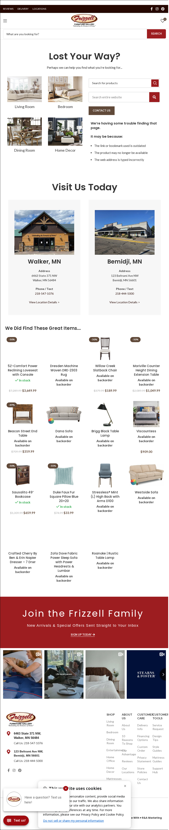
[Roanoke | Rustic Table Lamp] (105, 536)
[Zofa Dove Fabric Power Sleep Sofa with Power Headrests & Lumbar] (63, 536)
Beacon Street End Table (22, 433)
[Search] (154, 97)
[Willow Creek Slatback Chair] (105, 349)
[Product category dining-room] (24, 136)
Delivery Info (142, 727)
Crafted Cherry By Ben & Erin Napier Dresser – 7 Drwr (22, 557)
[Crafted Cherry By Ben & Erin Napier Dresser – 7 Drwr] (22, 536)
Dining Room (111, 741)
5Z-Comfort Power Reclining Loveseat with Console (23, 370)
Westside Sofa (146, 492)
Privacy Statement (143, 759)
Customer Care (143, 716)
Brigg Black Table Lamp (105, 433)
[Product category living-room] (24, 93)
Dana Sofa (64, 431)
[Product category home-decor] (65, 136)
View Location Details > (44, 302)
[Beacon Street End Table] (22, 414)
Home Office (111, 759)
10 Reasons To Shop (127, 739)
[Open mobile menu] (5, 21)
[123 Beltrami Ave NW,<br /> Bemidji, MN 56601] (8, 752)
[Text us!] (16, 821)
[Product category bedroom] (65, 93)
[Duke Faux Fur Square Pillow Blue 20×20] (63, 475)
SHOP (111, 714)
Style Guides (157, 748)
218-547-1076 (44, 293)
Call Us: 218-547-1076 (28, 743)
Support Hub (158, 770)
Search (156, 33)
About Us (127, 716)
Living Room (110, 723)
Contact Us (142, 781)
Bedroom (112, 732)
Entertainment (112, 750)
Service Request (158, 727)
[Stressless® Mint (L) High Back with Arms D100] (105, 475)
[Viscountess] (146, 414)
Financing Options (143, 738)
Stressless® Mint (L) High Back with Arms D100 (105, 496)
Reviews (127, 761)
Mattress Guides (158, 759)
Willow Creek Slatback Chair (105, 368)
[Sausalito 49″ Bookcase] (22, 475)
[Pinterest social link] (163, 9)
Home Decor (110, 769)
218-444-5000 (124, 293)
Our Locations (127, 770)
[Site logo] (84, 20)
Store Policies (142, 770)
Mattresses (112, 778)
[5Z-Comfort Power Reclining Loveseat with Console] (22, 349)
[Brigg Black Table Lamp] (105, 414)
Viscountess (146, 431)
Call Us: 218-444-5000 (28, 761)
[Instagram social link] (157, 9)
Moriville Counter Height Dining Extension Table (146, 370)
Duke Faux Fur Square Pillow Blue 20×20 (64, 496)
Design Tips (157, 738)
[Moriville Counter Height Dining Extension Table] (146, 349)
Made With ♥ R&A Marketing (143, 818)
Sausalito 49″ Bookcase (23, 494)
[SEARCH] (155, 83)
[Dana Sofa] (63, 414)
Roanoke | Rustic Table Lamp (105, 555)
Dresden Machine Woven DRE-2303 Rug (64, 370)
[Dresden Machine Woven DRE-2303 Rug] (63, 349)
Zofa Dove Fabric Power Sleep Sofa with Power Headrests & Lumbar (63, 562)
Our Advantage (127, 752)
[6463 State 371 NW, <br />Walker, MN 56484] (8, 733)
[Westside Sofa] (146, 475)
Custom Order (142, 748)
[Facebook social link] (151, 9)
